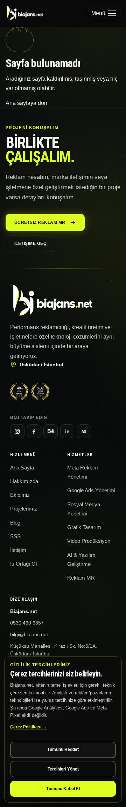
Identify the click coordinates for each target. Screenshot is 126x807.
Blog (15, 523)
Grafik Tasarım (84, 527)
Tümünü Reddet (63, 749)
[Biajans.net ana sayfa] (29, 13)
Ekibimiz (20, 495)
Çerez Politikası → (28, 727)
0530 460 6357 (27, 623)
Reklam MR (81, 578)
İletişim (18, 550)
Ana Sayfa (22, 468)
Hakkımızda (24, 481)
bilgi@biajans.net (29, 634)
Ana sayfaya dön (26, 103)
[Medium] (84, 431)
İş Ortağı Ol (23, 564)
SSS (15, 536)
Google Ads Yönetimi (91, 490)
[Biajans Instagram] (17, 431)
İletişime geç (30, 243)
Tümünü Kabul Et (63, 788)
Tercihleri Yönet (63, 769)
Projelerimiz (23, 509)
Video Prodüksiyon (88, 541)
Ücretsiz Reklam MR (39, 222)
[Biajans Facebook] (34, 431)
